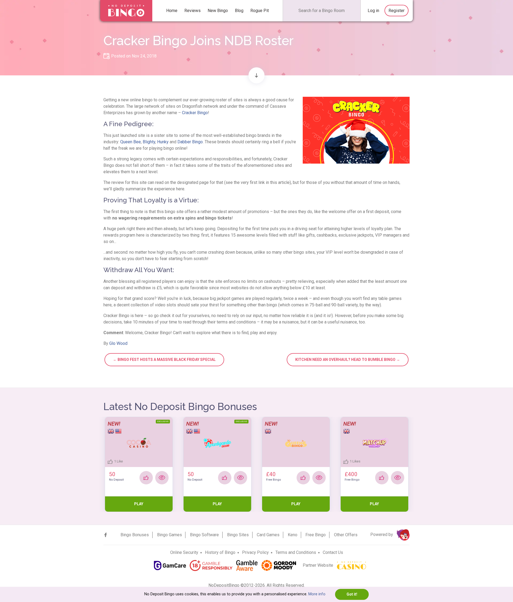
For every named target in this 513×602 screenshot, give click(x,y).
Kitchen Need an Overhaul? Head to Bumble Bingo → (347, 359)
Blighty (149, 141)
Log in (373, 10)
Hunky (163, 141)
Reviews (192, 10)
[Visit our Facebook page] (105, 535)
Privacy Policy (255, 552)
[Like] (146, 477)
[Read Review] (162, 477)
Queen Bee (130, 141)
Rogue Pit (259, 10)
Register (396, 10)
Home (171, 10)
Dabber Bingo (190, 141)
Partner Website (318, 565)
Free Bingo (315, 534)
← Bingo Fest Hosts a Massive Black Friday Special (164, 359)
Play (138, 504)
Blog (239, 10)
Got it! (352, 594)
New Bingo (218, 10)
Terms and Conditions (295, 552)
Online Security (184, 552)
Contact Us (333, 552)
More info (316, 594)
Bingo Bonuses (135, 534)
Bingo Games (169, 534)
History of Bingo (220, 552)
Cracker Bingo (195, 112)
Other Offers (345, 534)
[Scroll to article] (256, 75)
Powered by (382, 534)
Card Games (268, 534)
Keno (292, 534)
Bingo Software (204, 534)
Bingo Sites (238, 534)
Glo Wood (118, 343)
